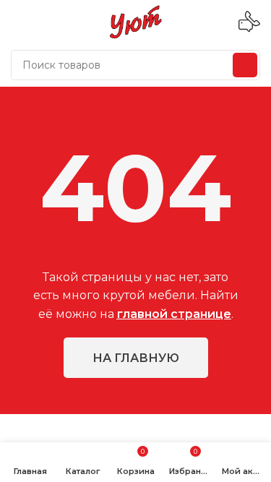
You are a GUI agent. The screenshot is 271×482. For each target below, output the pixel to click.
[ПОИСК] (245, 65)
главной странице (174, 314)
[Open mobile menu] (17, 21)
